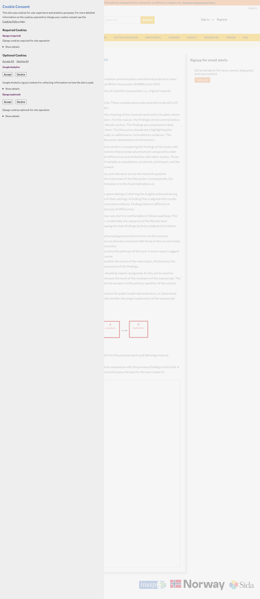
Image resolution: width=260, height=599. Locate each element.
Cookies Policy (10, 21)
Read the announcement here (199, 2)
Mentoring (153, 37)
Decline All (23, 61)
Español (252, 8)
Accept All (8, 61)
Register (222, 19)
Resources (211, 37)
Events (192, 37)
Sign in (205, 19)
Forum (230, 37)
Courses (174, 37)
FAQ (245, 37)
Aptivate (251, 595)
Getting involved (126, 37)
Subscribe (202, 79)
